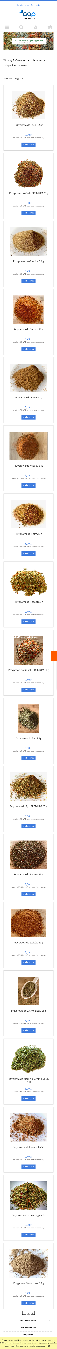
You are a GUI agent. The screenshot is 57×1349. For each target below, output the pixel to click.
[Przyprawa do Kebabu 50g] (28, 446)
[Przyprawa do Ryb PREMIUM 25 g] (28, 786)
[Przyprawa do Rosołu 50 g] (28, 582)
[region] (28, 41)
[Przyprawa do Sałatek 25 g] (28, 855)
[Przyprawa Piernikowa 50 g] (28, 1263)
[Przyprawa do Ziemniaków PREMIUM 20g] (28, 1059)
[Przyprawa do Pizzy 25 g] (28, 514)
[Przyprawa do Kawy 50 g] (28, 378)
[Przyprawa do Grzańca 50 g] (28, 241)
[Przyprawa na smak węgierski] (28, 1195)
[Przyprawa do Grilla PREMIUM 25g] (28, 173)
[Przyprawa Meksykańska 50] (28, 1127)
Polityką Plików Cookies (9, 1343)
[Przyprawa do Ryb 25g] (28, 718)
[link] (28, 41)
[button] (7, 27)
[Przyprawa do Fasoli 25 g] (28, 105)
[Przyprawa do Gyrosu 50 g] (28, 309)
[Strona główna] (28, 13)
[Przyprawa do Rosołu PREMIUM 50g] (28, 650)
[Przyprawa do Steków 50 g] (28, 923)
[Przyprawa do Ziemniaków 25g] (28, 991)
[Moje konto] (35, 27)
